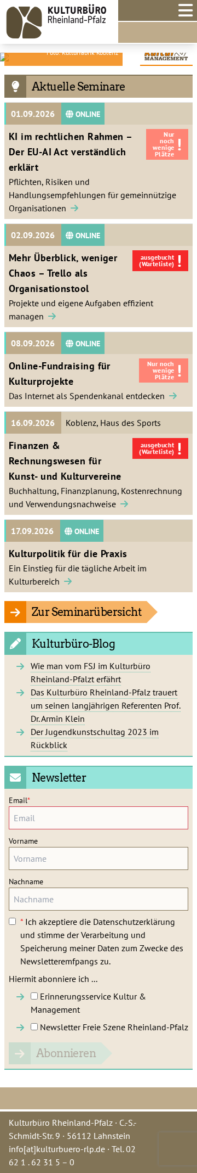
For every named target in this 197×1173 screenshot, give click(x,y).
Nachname (26, 881)
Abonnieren (66, 1053)
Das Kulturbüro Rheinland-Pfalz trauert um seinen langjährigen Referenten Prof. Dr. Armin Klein (106, 705)
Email (19, 800)
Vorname (23, 841)
